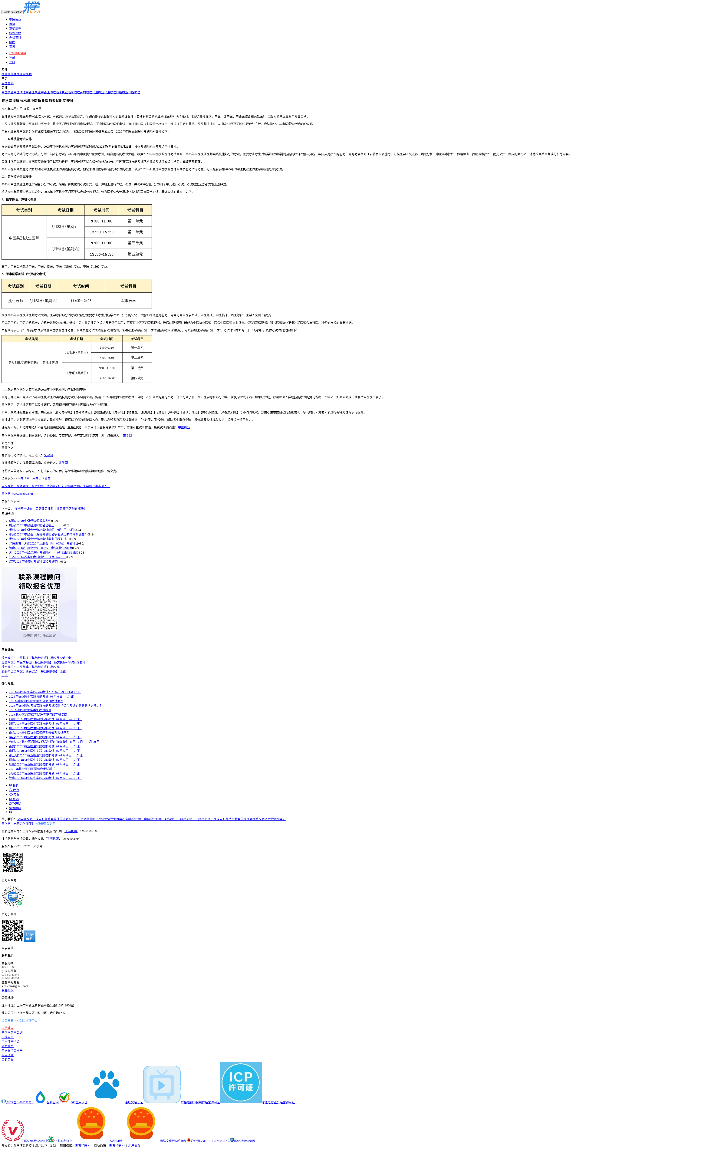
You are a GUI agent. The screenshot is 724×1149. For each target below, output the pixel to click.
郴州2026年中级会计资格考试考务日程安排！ (39, 539)
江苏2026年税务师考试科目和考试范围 (34, 561)
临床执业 (62, 92)
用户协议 (134, 1145)
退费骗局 (8, 1028)
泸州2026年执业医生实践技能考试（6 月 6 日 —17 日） (45, 773)
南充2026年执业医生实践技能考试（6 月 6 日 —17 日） (45, 746)
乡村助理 (86, 92)
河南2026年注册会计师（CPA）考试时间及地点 (40, 548)
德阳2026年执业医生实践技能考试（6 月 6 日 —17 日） (45, 764)
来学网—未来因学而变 (35, 478)
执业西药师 (9, 74)
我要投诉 (8, 990)
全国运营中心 (28, 1020)
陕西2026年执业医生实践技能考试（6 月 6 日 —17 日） (45, 737)
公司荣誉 (8, 1059)
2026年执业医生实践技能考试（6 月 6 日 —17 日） (42, 696)
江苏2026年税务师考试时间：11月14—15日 (37, 557)
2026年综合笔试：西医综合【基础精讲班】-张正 (34, 671)
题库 (12, 42)
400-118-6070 (17, 53)
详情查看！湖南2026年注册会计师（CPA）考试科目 (43, 543)
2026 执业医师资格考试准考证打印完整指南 (38, 714)
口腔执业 (122, 92)
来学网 (127, 435)
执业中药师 (24, 74)
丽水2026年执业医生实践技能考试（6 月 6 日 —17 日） (45, 760)
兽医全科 (8, 83)
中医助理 (20, 92)
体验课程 (15, 33)
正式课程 (15, 28)
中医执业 (15, 19)
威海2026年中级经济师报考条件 (30, 520)
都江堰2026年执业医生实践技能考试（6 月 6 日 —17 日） (47, 755)
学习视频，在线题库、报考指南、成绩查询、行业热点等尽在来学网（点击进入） (56, 486)
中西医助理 (48, 92)
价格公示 (8, 1037)
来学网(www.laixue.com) (17, 493)
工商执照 (71, 831)
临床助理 (74, 92)
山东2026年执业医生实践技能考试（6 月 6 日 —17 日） (45, 728)
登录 (12, 57)
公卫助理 (110, 92)
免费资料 (15, 37)
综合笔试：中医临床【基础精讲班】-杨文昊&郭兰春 (36, 658)
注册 (12, 62)
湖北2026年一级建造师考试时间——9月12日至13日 (43, 552)
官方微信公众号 (12, 1050)
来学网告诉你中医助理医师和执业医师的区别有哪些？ (50, 508)
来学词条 (8, 1055)
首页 (12, 24)
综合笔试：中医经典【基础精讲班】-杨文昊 (31, 667)
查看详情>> (82, 1145)
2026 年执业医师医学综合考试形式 (32, 769)
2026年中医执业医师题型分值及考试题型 (36, 701)
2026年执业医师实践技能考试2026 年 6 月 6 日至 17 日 (45, 692)
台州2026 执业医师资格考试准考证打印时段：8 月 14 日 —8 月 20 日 (54, 741)
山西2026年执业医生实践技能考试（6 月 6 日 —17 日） (45, 750)
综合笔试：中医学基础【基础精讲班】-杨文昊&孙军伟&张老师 (43, 662)
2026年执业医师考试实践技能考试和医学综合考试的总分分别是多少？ (56, 705)
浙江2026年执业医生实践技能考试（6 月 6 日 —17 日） (45, 723)
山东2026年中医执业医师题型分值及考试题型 (39, 732)
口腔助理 (134, 92)
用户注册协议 (11, 1041)
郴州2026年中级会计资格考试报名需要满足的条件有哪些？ (48, 534)
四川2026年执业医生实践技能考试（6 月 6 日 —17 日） (45, 719)
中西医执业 (33, 92)
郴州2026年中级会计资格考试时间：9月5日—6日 (41, 530)
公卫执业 (98, 92)
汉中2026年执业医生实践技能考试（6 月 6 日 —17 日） (45, 778)
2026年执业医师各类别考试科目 (30, 710)
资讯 (12, 46)
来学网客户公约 (12, 1032)
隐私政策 (8, 1046)
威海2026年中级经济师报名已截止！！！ (36, 525)
